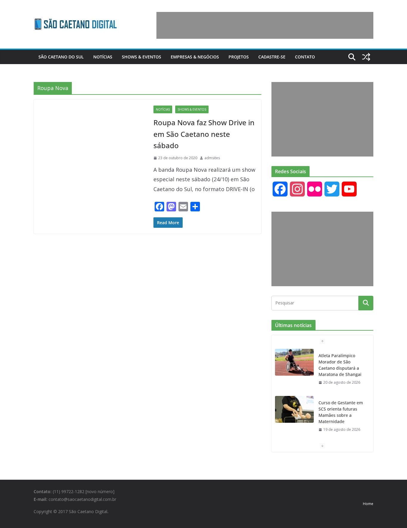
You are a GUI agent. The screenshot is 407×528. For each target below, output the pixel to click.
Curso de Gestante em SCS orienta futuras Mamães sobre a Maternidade (341, 412)
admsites (212, 157)
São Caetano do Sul (61, 57)
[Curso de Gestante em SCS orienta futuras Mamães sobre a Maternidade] (294, 409)
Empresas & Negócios (195, 57)
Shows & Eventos (141, 57)
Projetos (239, 57)
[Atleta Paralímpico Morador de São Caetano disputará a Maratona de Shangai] (294, 362)
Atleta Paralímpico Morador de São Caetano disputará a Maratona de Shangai (340, 365)
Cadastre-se (271, 57)
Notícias (102, 57)
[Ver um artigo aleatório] (366, 57)
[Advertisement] (264, 25)
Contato (305, 57)
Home (368, 503)
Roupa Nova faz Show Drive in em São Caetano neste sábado (203, 133)
